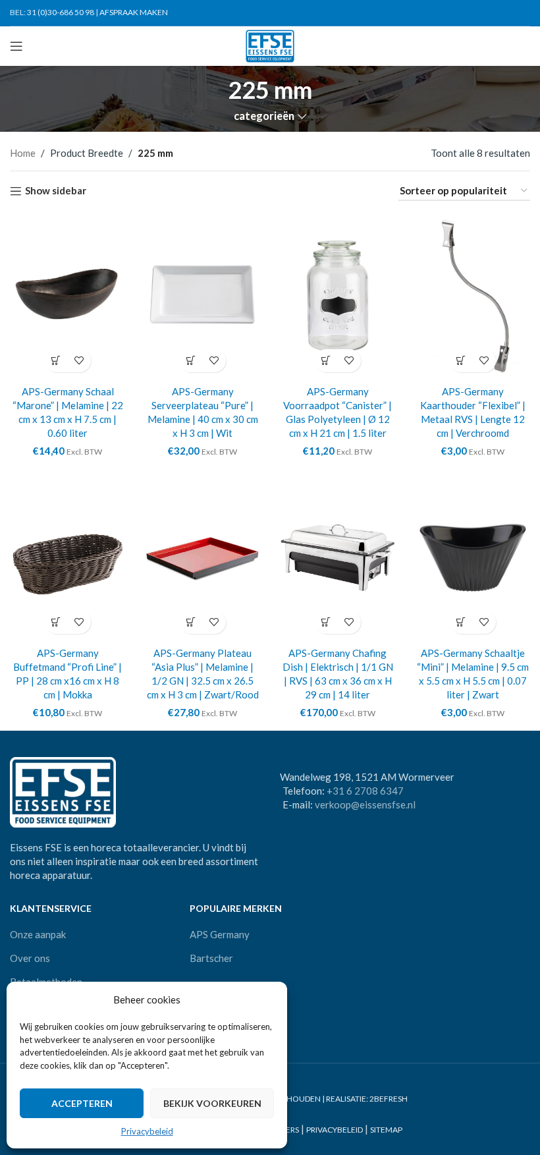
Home (23, 153)
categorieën (264, 116)
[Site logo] (270, 45)
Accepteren (82, 1103)
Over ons (30, 958)
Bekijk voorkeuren (212, 1103)
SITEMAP (386, 1130)
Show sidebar (55, 191)
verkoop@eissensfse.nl (365, 804)
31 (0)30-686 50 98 (60, 12)
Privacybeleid (147, 1131)
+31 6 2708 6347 (365, 791)
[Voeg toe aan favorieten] (79, 360)
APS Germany (220, 934)
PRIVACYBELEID (334, 1130)
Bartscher (211, 958)
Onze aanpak (38, 934)
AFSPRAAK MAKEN (133, 12)
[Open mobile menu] (16, 46)
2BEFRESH (388, 1099)
